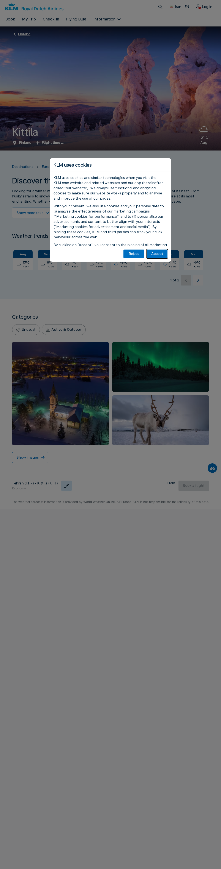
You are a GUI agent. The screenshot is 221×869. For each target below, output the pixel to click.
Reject (134, 254)
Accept (157, 254)
